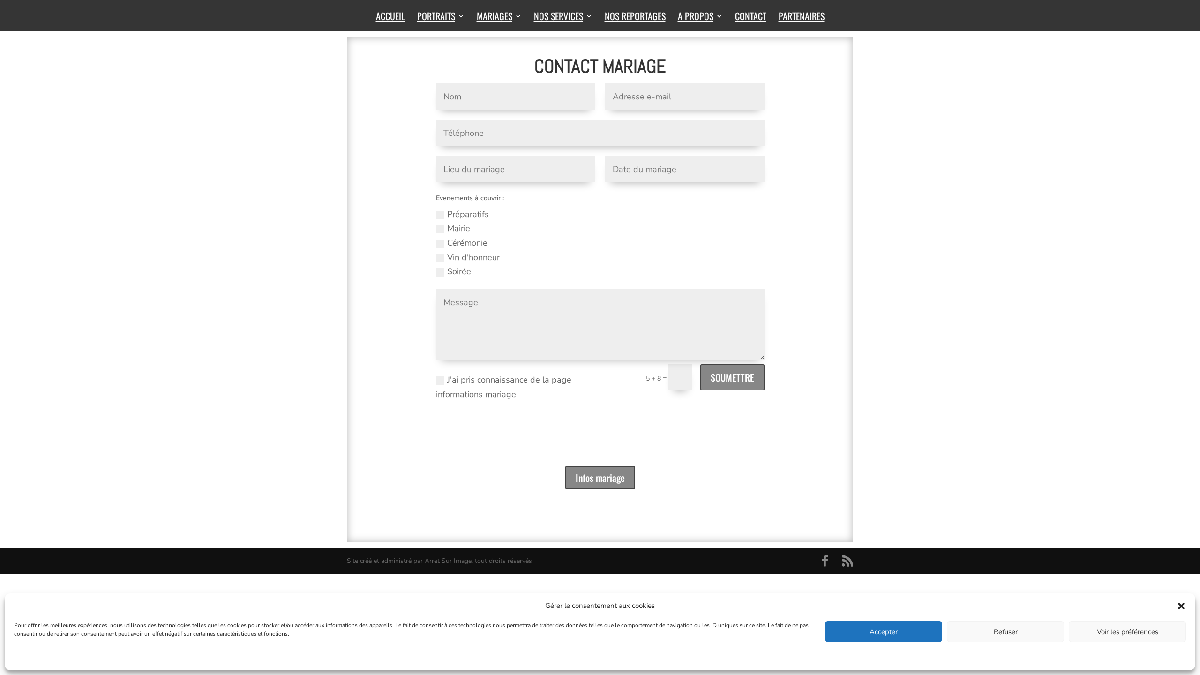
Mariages (494, 18)
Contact (750, 18)
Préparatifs (468, 214)
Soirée (459, 271)
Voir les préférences (1127, 632)
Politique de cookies (39, 657)
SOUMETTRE (732, 377)
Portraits (436, 18)
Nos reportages (635, 18)
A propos (695, 18)
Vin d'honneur (473, 257)
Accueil (390, 18)
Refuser (1006, 632)
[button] (1181, 606)
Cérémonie (467, 242)
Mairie (458, 228)
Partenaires (802, 18)
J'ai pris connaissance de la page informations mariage (503, 387)
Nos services (558, 18)
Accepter (884, 632)
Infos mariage (600, 478)
